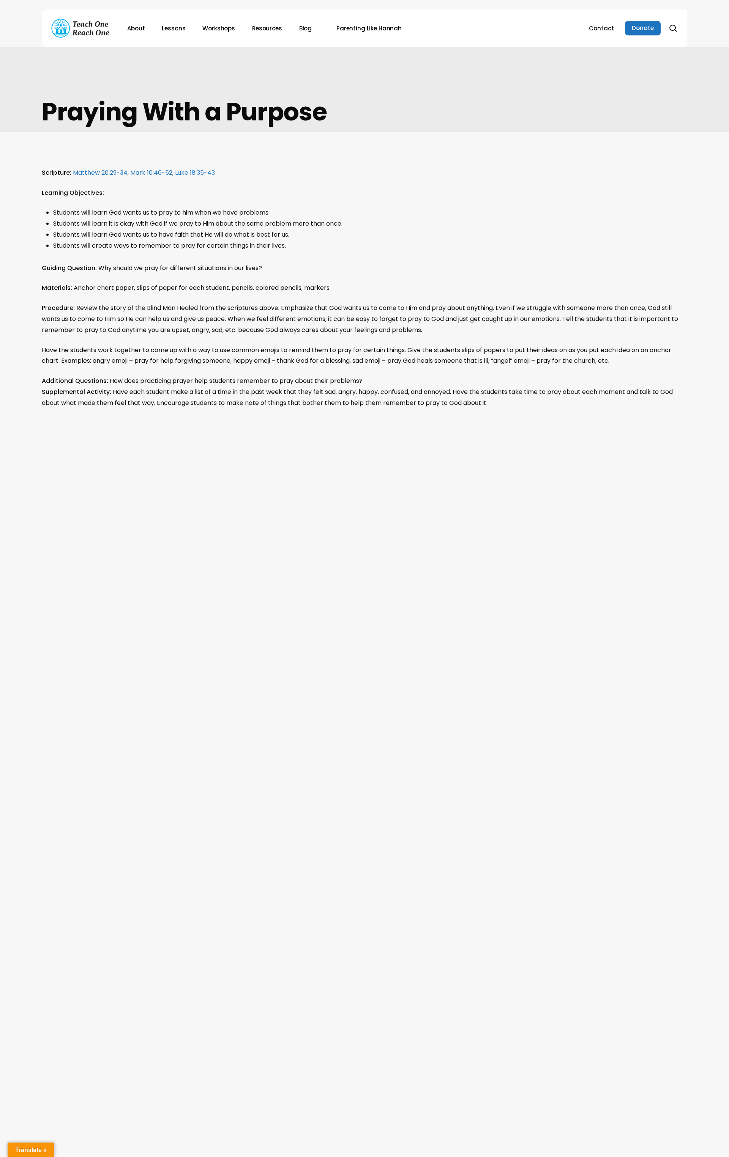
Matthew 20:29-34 (100, 172)
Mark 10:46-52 (151, 172)
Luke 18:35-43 (195, 172)
